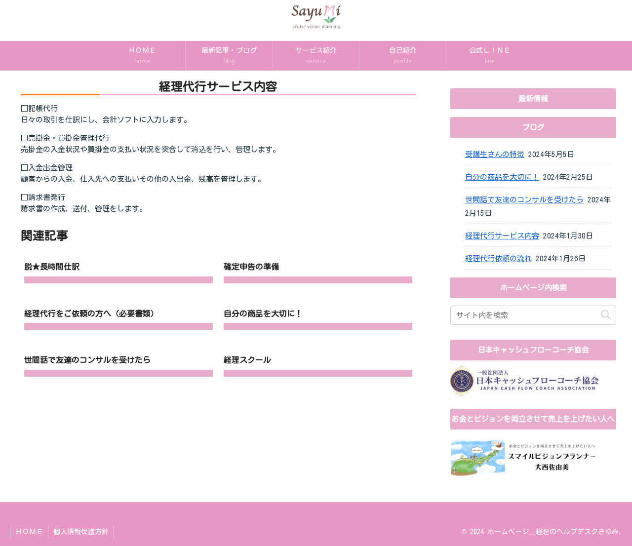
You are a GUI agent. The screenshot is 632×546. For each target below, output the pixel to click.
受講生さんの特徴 (494, 154)
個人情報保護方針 (81, 531)
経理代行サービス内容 (502, 235)
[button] (606, 315)
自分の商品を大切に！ (502, 177)
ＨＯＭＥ (29, 531)
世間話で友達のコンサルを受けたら (524, 199)
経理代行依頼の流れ (498, 258)
